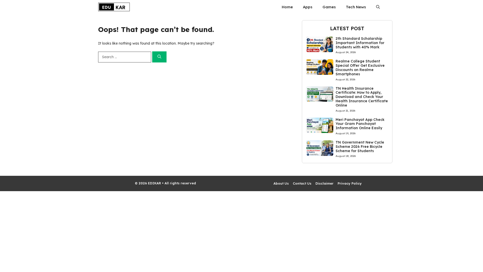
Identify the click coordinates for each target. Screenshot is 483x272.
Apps (307, 7)
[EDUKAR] (114, 7)
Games (329, 7)
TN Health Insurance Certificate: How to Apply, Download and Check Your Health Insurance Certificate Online (362, 97)
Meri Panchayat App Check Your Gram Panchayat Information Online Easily (360, 123)
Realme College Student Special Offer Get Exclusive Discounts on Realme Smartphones (360, 67)
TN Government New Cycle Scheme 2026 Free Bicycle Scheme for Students (360, 146)
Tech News (356, 7)
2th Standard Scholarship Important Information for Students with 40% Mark (360, 42)
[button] (378, 7)
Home (287, 7)
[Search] (159, 57)
